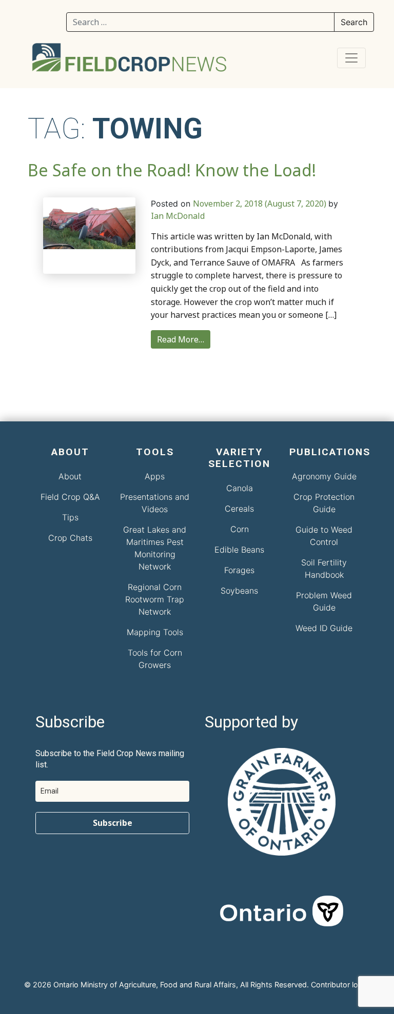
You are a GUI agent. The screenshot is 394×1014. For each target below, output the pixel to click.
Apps (155, 476)
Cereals (239, 508)
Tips (70, 517)
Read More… (180, 339)
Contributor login (339, 984)
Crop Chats (70, 538)
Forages (239, 570)
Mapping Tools (155, 632)
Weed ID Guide (324, 628)
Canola (239, 488)
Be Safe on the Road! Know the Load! (172, 170)
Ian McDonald (178, 215)
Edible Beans (239, 549)
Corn (239, 529)
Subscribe (112, 822)
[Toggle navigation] (351, 58)
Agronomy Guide (324, 476)
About (70, 476)
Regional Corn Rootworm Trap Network (154, 599)
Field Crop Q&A (70, 497)
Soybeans (239, 590)
